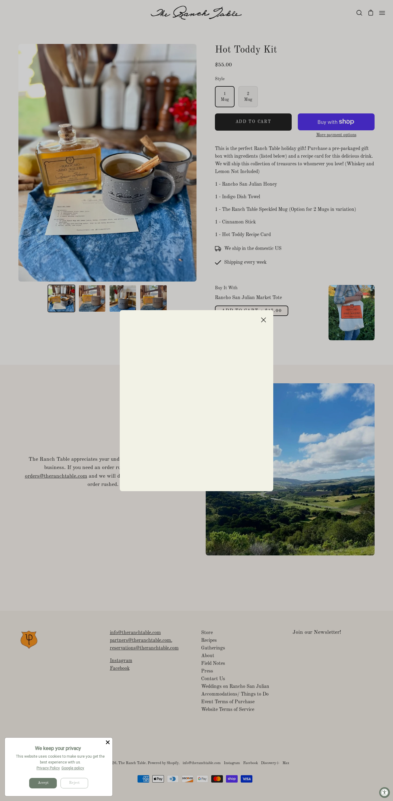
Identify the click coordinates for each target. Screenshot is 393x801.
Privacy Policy (48, 768)
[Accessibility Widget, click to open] (384, 792)
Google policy (72, 768)
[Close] (108, 742)
